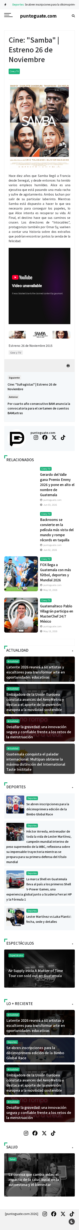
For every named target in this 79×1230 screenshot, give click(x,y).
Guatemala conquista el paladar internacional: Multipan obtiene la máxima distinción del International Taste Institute (35, 761)
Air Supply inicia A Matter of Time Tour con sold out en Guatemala (35, 973)
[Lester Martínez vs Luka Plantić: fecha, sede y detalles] (15, 916)
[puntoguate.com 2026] (21, 1214)
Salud (12, 1159)
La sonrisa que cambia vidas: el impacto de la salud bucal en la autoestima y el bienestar (33, 1179)
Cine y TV (14, 71)
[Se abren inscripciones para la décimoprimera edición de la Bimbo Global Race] (15, 804)
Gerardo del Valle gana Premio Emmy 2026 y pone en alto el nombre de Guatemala (57, 484)
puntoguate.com (43, 432)
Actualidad (13, 661)
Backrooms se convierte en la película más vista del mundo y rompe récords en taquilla (57, 529)
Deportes (14, 4)
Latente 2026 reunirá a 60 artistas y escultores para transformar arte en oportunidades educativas (35, 672)
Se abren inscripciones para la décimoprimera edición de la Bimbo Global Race (47, 809)
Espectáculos (16, 955)
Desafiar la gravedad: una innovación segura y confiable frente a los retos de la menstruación (38, 731)
